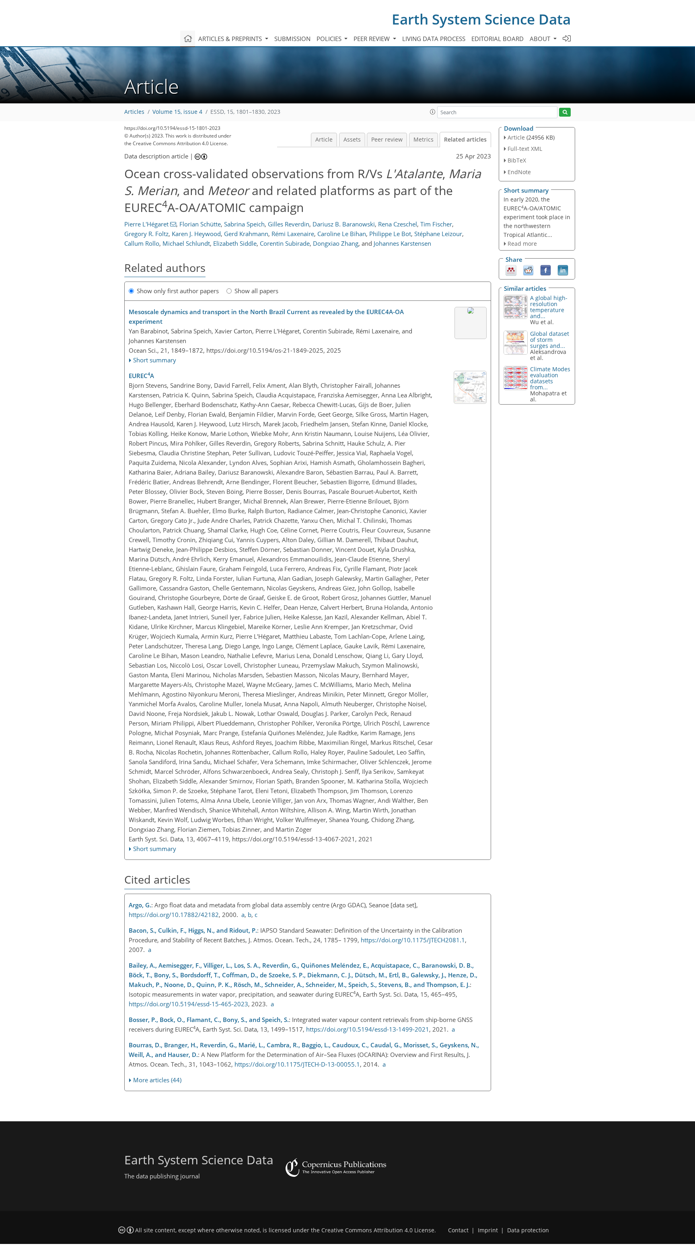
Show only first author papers (178, 291)
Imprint (488, 1230)
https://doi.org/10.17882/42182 (174, 915)
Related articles (465, 139)
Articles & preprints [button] (230, 39)
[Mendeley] (511, 270)
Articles (134, 111)
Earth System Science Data (481, 19)
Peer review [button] (372, 39)
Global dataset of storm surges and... (549, 340)
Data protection (528, 1230)
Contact (458, 1230)
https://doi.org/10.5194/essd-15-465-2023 (188, 1004)
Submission (292, 39)
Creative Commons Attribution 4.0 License (377, 1230)
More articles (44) (157, 1080)
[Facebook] (545, 270)
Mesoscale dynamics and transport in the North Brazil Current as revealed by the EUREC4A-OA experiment (266, 316)
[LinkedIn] (562, 270)
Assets (352, 139)
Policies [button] (330, 39)
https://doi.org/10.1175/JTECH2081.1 (413, 940)
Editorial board (497, 39)
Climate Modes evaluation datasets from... (550, 378)
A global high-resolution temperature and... (549, 307)
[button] (433, 111)
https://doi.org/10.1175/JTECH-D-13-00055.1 (297, 1064)
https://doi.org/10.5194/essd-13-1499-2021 (367, 1029)
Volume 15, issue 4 (177, 111)
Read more (522, 243)
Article (324, 139)
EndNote (519, 172)
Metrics (423, 139)
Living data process (433, 39)
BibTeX (517, 160)
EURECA (141, 375)
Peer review (387, 139)
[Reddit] (528, 270)
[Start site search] (565, 112)
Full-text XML (525, 148)
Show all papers (256, 291)
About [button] (541, 39)
